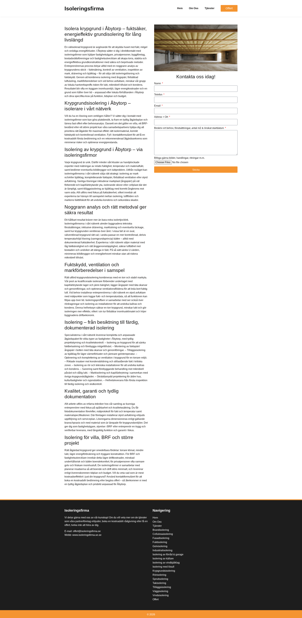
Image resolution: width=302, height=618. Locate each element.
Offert (156, 599)
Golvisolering (160, 546)
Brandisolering (161, 530)
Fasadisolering (161, 538)
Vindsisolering (161, 595)
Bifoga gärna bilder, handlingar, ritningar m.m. (179, 158)
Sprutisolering (160, 579)
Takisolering (159, 583)
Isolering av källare (163, 558)
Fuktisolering (160, 542)
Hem (180, 8)
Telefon (158, 94)
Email (157, 106)
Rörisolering (159, 575)
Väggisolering (160, 591)
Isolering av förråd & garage (168, 554)
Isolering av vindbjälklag (166, 562)
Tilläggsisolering (162, 587)
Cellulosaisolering (163, 534)
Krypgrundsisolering (164, 570)
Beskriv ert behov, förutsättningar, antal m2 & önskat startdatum (189, 128)
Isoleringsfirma (84, 8)
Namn (158, 83)
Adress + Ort (161, 117)
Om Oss (193, 8)
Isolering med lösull (163, 566)
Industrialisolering (162, 550)
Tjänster (209, 8)
